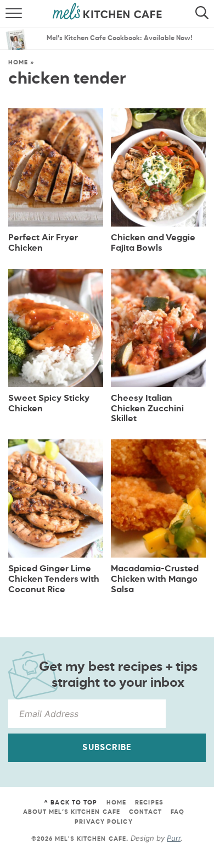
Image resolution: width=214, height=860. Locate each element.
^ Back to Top (70, 803)
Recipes (149, 803)
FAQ (177, 812)
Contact (145, 812)
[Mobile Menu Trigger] (9, 13)
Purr (174, 838)
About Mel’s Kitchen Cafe (71, 812)
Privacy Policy (103, 822)
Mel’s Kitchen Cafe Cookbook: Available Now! (120, 38)
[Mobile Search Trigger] (204, 13)
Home (18, 62)
